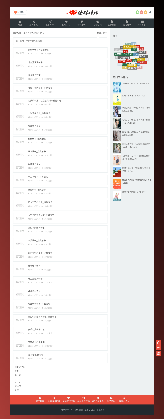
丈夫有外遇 (124, 52)
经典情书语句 (34, 291)
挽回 (134, 44)
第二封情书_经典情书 (38, 177)
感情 (135, 53)
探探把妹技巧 (83, 401)
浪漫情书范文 (34, 75)
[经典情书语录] (19, 167)
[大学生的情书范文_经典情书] (19, 218)
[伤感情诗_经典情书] (19, 193)
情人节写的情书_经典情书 (40, 202)
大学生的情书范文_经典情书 (41, 215)
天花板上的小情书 (36, 342)
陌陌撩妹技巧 (69, 401)
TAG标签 (34, 33)
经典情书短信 (34, 266)
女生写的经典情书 (36, 228)
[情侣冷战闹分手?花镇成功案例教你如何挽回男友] (117, 171)
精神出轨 (132, 64)
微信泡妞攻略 (54, 401)
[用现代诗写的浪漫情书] (19, 53)
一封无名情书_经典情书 (39, 113)
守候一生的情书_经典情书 (40, 88)
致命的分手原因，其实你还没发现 (135, 83)
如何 (130, 48)
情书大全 (127, 25)
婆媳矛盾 (140, 53)
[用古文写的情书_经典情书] (19, 256)
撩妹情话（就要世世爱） (82, 12)
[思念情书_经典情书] (19, 154)
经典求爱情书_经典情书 (39, 304)
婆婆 (137, 44)
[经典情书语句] (19, 294)
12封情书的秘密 (35, 355)
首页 (20, 25)
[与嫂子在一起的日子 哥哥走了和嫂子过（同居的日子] (117, 123)
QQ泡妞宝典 (98, 401)
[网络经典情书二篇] (19, 332)
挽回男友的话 (133, 68)
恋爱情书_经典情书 (37, 240)
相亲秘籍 (132, 59)
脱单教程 (49, 25)
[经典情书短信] (19, 269)
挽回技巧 (65, 25)
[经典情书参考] (19, 129)
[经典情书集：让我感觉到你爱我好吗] (19, 104)
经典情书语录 (34, 164)
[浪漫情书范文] (19, 78)
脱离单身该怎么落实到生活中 (134, 96)
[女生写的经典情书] (19, 231)
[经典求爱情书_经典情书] (19, 307)
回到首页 (21, 12)
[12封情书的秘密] (19, 358)
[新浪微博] (141, 12)
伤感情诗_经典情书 (37, 190)
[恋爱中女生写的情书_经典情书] (19, 320)
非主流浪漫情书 (35, 62)
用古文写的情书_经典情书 (40, 253)
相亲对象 (126, 58)
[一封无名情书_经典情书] (19, 116)
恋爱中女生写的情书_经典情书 (42, 317)
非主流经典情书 (35, 279)
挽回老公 (138, 64)
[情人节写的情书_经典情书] (19, 205)
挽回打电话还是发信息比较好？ (134, 192)
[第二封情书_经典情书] (19, 180)
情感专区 (82, 25)
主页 (25, 33)
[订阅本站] (145, 12)
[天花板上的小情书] (19, 345)
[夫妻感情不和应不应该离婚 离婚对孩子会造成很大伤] (117, 159)
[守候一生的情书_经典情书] (19, 91)
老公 (138, 59)
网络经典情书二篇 (36, 329)
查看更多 (141, 25)
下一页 (18, 386)
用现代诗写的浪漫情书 (38, 50)
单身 (129, 53)
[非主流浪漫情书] (19, 65)
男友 (126, 47)
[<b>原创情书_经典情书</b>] (19, 142)
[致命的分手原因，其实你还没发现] (117, 87)
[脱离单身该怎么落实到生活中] (117, 99)
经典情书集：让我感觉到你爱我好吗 (44, 101)
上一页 (18, 375)
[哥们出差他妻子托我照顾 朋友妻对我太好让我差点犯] (117, 147)
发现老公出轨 (130, 44)
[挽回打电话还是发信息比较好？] (117, 196)
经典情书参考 (34, 126)
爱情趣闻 (112, 25)
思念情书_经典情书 (37, 151)
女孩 (136, 48)
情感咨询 (126, 64)
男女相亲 (142, 59)
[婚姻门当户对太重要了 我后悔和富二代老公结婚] (117, 135)
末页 (17, 390)
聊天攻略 (33, 25)
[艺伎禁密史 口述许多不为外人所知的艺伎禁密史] (117, 111)
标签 (115, 36)
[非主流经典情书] (19, 282)
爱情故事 (98, 25)
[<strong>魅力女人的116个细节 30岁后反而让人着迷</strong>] (117, 184)
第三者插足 (140, 48)
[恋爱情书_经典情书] (19, 243)
